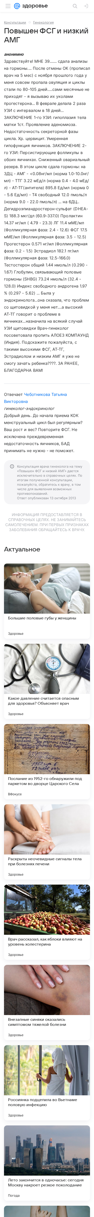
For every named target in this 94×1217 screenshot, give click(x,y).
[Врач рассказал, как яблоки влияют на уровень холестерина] (47, 922)
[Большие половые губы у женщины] (47, 601)
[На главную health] (34, 6)
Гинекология (43, 22)
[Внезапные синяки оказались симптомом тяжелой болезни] (47, 1002)
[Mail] (17, 6)
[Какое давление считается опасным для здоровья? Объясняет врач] (47, 681)
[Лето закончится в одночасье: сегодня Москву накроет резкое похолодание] (47, 1163)
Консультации (15, 22)
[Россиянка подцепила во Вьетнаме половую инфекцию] (47, 1082)
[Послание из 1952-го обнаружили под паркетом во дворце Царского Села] (47, 761)
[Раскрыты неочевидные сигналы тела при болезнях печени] (47, 842)
